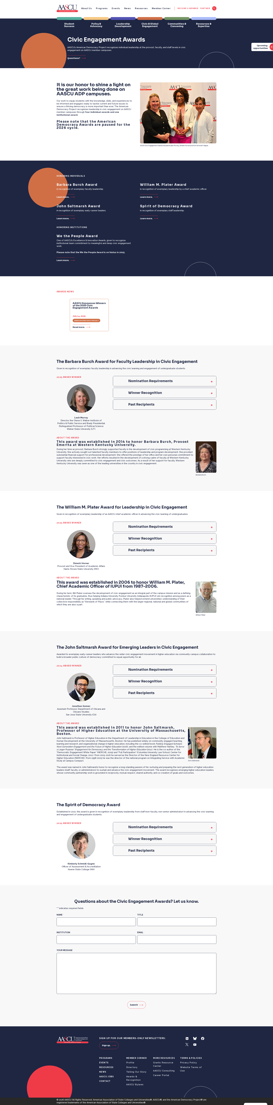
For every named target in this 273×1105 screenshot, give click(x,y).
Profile (130, 1062)
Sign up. (106, 1045)
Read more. (79, 327)
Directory (132, 1067)
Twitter (187, 1044)
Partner (205, 8)
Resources (141, 8)
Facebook (202, 1038)
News (127, 8)
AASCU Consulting (164, 1070)
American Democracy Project (86, 320)
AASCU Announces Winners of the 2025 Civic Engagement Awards (89, 305)
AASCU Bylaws (135, 1084)
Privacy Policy (188, 1062)
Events (116, 8)
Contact (105, 1081)
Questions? (73, 58)
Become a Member (188, 8)
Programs (101, 8)
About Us (86, 8)
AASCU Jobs (106, 1076)
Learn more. (63, 197)
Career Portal (161, 1075)
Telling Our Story (136, 1072)
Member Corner (161, 8)
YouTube (195, 1044)
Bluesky (195, 1038)
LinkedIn (187, 1038)
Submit (134, 1005)
